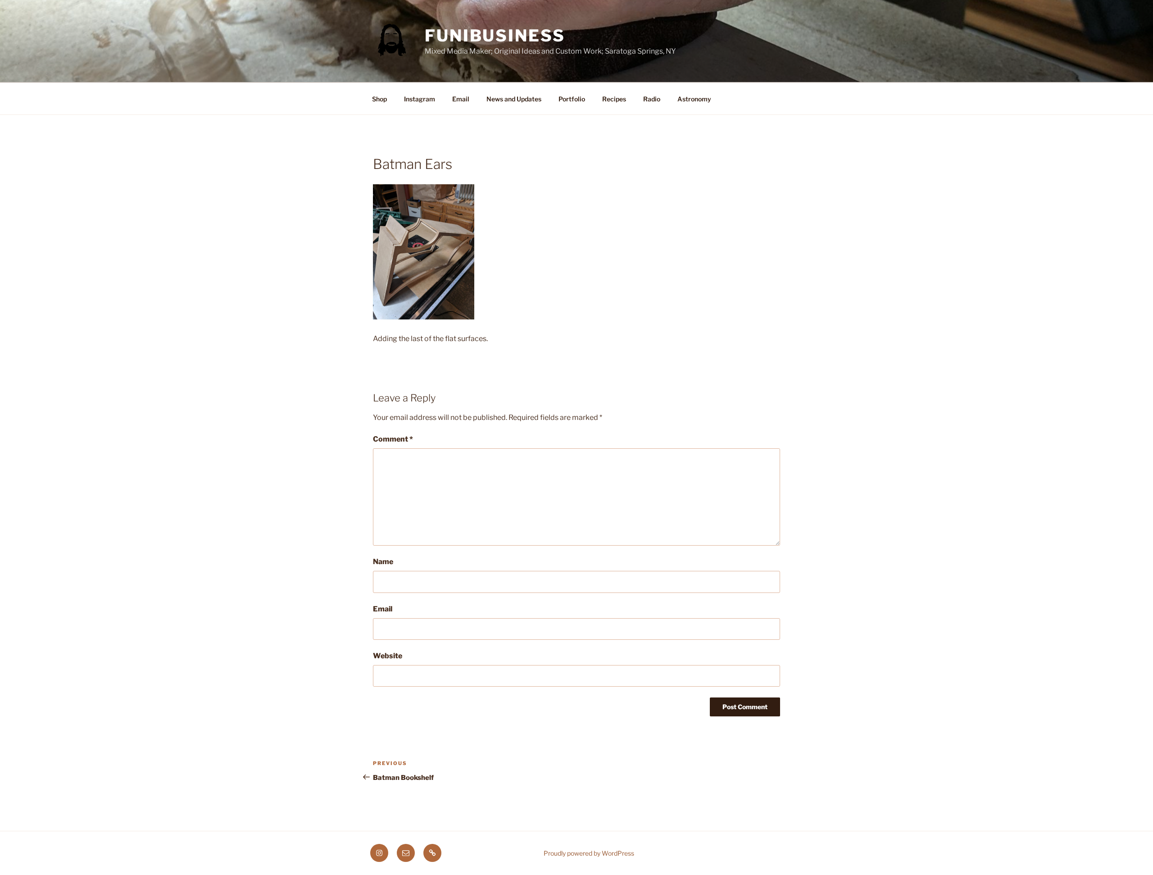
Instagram (419, 99)
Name (383, 561)
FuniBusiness (495, 36)
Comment (393, 439)
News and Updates (513, 99)
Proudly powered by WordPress (589, 853)
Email (460, 99)
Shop (379, 99)
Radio (651, 99)
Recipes (614, 99)
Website (387, 656)
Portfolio (571, 99)
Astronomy (694, 99)
